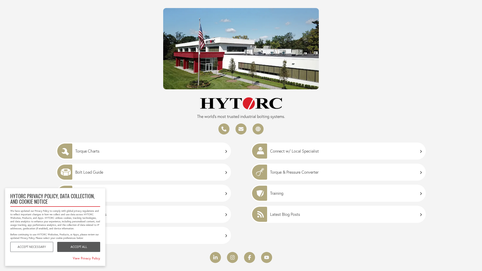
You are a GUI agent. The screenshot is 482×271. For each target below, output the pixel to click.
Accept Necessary (32, 247)
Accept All (79, 247)
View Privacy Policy (86, 258)
